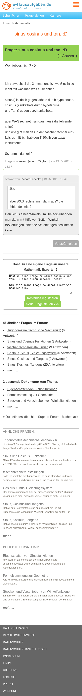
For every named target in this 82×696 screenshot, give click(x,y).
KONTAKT (9, 677)
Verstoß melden (66, 243)
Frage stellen (34, 15)
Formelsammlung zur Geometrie (30, 395)
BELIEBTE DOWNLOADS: (22, 547)
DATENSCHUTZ (13, 642)
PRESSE (8, 684)
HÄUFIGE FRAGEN (15, 628)
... (8, 536)
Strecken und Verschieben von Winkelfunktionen (41, 400)
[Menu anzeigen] (72, 4)
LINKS (7, 663)
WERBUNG (10, 691)
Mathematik (70, 417)
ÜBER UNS (10, 670)
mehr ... (12, 370)
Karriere (55, 15)
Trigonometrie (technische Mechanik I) (34, 330)
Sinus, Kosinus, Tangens (24, 364)
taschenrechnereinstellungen (27, 347)
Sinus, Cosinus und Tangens (27, 358)
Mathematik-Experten (39, 269)
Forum (7, 23)
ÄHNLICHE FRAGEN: (19, 431)
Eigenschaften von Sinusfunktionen (32, 389)
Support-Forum (48, 417)
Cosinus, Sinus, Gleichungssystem (32, 353)
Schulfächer (10, 15)
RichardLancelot (31, 179)
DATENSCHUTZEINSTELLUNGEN (25, 649)
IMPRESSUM (11, 656)
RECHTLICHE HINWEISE (19, 635)
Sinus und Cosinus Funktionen (29, 341)
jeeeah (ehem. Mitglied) (34, 161)
